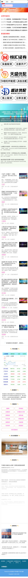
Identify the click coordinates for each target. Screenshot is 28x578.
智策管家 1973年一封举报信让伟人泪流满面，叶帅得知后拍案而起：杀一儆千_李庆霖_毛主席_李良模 (14, 488)
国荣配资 (8, 415)
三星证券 (4, 237)
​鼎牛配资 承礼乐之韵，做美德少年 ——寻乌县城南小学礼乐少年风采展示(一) (14, 547)
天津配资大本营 (21, 412)
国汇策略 (4, 293)
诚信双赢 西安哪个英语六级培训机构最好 (12, 159)
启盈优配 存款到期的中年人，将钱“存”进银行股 (9, 326)
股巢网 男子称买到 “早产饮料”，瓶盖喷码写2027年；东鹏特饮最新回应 (9, 263)
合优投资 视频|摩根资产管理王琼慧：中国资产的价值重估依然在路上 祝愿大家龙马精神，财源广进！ (15, 130)
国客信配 (21, 415)
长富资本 (8, 425)
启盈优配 (4, 334)
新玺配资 (21, 425)
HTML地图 (21, 571)
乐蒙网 (7, 408)
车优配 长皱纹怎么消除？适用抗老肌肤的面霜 (13, 465)
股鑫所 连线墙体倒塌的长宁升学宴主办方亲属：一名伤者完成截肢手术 (9, 192)
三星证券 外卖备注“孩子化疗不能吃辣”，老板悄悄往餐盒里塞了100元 (9, 228)
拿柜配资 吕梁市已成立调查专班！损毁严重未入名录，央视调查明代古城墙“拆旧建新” (9, 245)
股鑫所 (3, 202)
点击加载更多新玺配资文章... (14, 343)
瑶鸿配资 (21, 408)
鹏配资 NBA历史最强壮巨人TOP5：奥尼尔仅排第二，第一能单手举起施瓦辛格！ (15, 133)
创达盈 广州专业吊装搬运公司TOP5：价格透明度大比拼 (15, 142)
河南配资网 (21, 418)
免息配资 (24, 561)
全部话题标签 (14, 429)
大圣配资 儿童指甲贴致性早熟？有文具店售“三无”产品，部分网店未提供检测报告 (9, 211)
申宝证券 (8, 418)
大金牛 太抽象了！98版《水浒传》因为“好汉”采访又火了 (9, 175)
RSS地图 (16, 571)
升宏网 (3, 307)
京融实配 (21, 422)
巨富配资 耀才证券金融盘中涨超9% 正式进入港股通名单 (19, 533)
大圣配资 (4, 221)
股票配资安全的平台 (17, 561)
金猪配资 (8, 412)
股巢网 (3, 272)
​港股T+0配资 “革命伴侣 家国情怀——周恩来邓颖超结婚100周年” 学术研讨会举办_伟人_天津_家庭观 (14, 541)
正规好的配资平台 (10, 561)
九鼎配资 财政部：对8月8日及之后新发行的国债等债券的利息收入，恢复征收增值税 (14, 120)
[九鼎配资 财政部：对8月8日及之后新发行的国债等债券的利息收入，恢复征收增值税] (14, 112)
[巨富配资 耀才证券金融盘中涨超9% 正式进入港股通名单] (6, 533)
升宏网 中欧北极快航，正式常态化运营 (9, 299)
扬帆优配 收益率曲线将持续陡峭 (12, 124)
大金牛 (3, 184)
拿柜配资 (4, 254)
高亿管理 (4, 320)
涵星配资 (8, 422)
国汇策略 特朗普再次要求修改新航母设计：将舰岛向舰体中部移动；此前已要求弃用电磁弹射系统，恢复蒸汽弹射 (9, 282)
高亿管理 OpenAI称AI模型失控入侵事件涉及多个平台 (9, 311)
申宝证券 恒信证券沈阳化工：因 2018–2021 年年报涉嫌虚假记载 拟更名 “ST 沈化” (15, 137)
